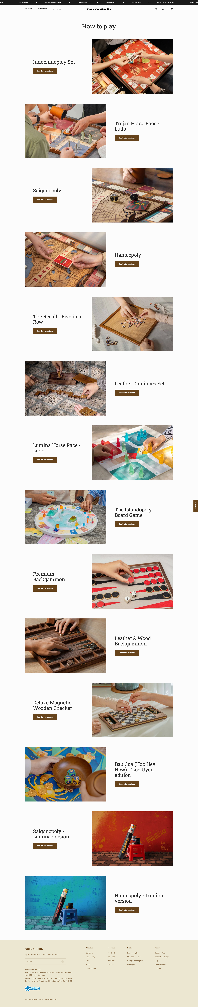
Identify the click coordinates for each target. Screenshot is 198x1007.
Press (88, 961)
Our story (89, 953)
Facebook (111, 953)
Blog (88, 965)
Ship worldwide (97, 2)
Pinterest (111, 961)
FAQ (156, 961)
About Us (57, 9)
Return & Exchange (162, 957)
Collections (42, 9)
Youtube (111, 965)
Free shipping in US (44, 2)
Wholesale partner (134, 957)
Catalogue (131, 965)
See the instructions (45, 71)
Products (28, 9)
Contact (158, 968)
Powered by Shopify (50, 999)
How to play (90, 957)
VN (156, 9)
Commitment (91, 968)
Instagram (111, 957)
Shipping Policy (160, 953)
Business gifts (132, 953)
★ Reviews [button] (196, 505)
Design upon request (135, 961)
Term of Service (161, 965)
